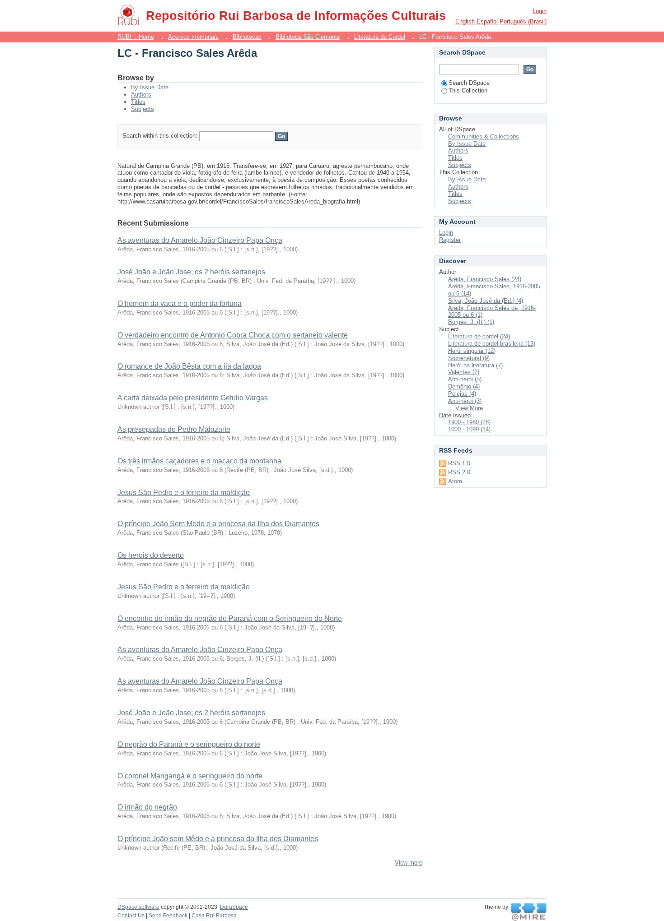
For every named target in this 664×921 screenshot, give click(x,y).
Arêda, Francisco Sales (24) (484, 279)
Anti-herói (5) (465, 379)
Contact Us (131, 915)
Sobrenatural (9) (469, 358)
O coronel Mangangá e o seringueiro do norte (189, 776)
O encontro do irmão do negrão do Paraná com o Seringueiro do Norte (229, 618)
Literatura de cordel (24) (479, 336)
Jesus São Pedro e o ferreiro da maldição (183, 492)
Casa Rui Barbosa (214, 915)
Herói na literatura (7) (475, 365)
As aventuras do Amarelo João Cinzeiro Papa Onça (199, 240)
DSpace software (138, 907)
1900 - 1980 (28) (469, 422)
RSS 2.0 (459, 472)
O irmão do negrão (147, 807)
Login (540, 11)
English (465, 21)
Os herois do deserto (150, 555)
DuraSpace (234, 907)
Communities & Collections (483, 136)
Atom (455, 481)
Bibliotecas (247, 36)
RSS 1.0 (459, 463)
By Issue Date (149, 87)
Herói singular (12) (472, 350)
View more (408, 862)
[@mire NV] (529, 912)
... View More (465, 408)
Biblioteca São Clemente (308, 36)
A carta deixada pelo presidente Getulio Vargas (192, 398)
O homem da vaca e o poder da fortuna (179, 303)
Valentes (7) (463, 372)
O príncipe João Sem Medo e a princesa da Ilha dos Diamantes (218, 524)
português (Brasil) (523, 21)
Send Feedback (168, 915)
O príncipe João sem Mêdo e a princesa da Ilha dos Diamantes (217, 838)
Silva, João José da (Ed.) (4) (485, 300)
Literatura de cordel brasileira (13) (491, 343)
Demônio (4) (464, 386)
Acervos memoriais (193, 36)
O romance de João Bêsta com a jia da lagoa (189, 366)
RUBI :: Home (135, 36)
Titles (138, 101)
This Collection (468, 90)
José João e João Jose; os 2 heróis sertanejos (191, 272)
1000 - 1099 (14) (469, 429)
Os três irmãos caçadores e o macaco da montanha (199, 461)
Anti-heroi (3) (465, 401)
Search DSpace (469, 82)
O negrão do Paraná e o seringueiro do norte (188, 744)
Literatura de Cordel (379, 36)
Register (450, 239)
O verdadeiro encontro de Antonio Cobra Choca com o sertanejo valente (232, 335)
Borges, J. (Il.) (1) (471, 322)
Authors (141, 94)
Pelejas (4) (462, 393)
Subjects (142, 109)
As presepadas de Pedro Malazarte (173, 429)
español (487, 21)
